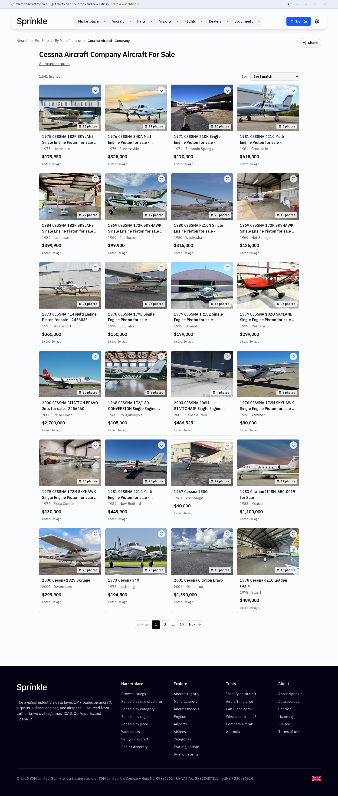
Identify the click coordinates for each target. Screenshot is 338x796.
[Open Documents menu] (259, 21)
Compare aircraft (240, 724)
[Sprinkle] (32, 21)
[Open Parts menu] (151, 21)
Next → (195, 624)
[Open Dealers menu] (227, 21)
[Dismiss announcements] (324, 4)
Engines (180, 716)
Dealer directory (134, 747)
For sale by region (136, 716)
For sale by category (137, 709)
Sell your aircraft (134, 739)
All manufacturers (54, 63)
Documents (243, 21)
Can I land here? (239, 709)
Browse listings (133, 694)
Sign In (301, 21)
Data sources (288, 701)
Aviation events (186, 754)
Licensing (285, 716)
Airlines (180, 731)
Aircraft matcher (239, 701)
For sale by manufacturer (141, 701)
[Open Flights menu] (202, 21)
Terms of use (289, 731)
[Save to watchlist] (95, 90)
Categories (182, 739)
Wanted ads (130, 731)
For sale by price (134, 724)
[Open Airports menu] (177, 21)
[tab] (288, 4)
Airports (165, 21)
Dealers (215, 21)
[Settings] (317, 21)
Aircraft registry (186, 694)
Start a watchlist (123, 4)
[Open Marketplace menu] (104, 21)
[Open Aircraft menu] (130, 21)
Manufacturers (185, 701)
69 (182, 624)
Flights (190, 21)
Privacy (284, 724)
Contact (284, 709)
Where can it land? (241, 716)
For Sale (42, 40)
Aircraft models (186, 709)
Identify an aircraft (241, 694)
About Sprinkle (290, 694)
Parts (141, 21)
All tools (233, 731)
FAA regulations (187, 747)
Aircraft (118, 21)
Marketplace (88, 21)
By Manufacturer (68, 40)
